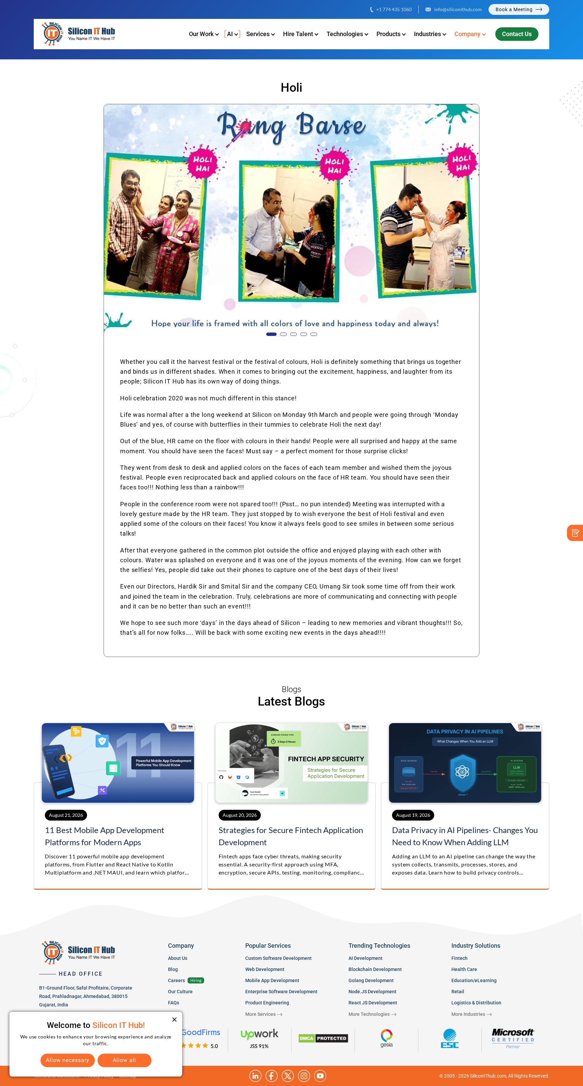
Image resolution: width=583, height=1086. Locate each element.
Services (258, 33)
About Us (177, 958)
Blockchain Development (375, 969)
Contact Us (517, 33)
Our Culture (180, 991)
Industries (427, 33)
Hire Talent (298, 33)
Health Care (464, 969)
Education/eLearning (474, 980)
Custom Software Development (278, 958)
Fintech (459, 958)
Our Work (201, 33)
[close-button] (174, 1019)
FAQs (173, 1002)
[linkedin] (255, 1076)
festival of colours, (281, 361)
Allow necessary (67, 1060)
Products (388, 33)
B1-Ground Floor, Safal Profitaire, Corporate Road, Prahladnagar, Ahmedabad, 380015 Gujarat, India (85, 996)
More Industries (468, 1014)
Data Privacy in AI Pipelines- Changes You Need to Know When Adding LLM (465, 836)
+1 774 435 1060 (394, 9)
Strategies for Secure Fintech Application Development (291, 836)
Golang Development (371, 980)
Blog (173, 969)
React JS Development (373, 1002)
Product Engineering (267, 1002)
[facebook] (272, 1076)
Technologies (345, 33)
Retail (457, 991)
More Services (260, 1014)
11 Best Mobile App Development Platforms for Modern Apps (104, 836)
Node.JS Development (372, 991)
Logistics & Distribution (476, 1002)
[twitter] (288, 1076)
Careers (176, 980)
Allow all (124, 1060)
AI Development (366, 958)
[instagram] (304, 1076)
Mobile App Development (272, 980)
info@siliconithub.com (458, 9)
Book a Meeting (514, 9)
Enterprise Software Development (281, 991)
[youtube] (320, 1076)
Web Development (264, 969)
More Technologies (369, 1014)
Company (467, 33)
